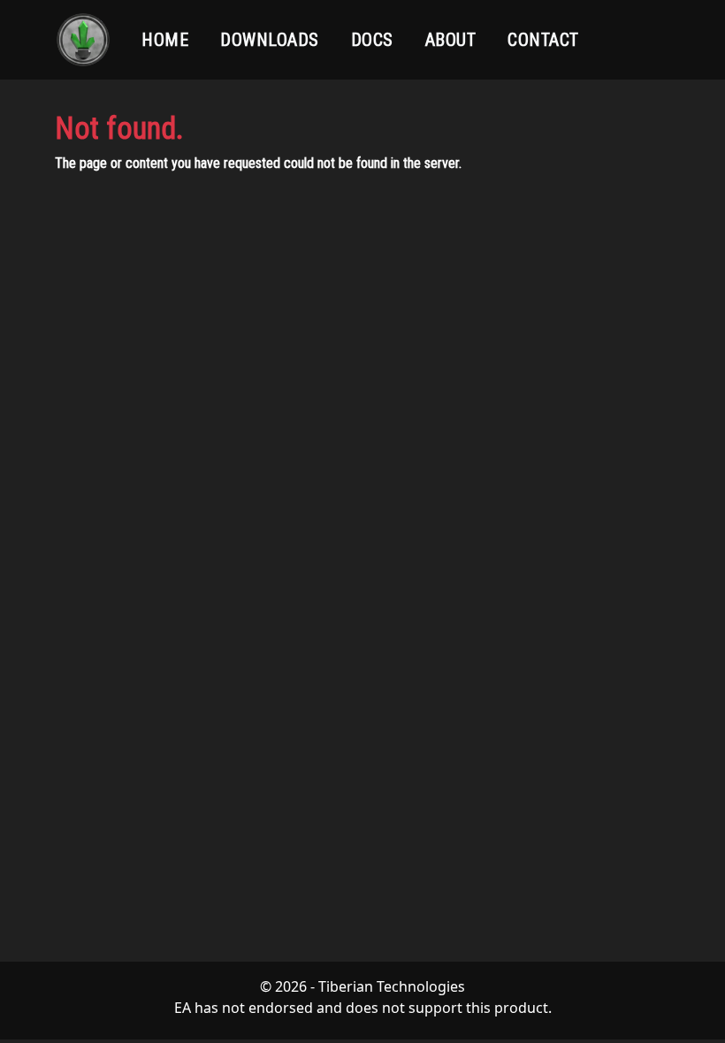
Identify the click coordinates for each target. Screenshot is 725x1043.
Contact (543, 39)
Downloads (269, 39)
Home (164, 39)
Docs (372, 39)
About (451, 39)
